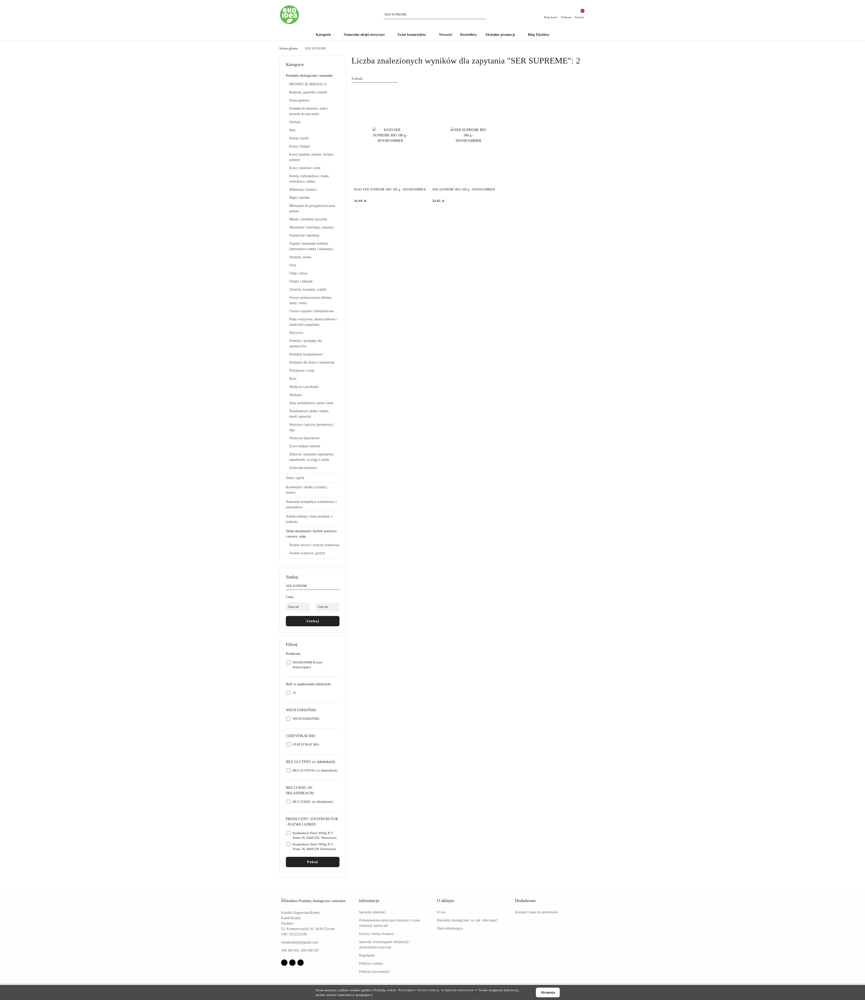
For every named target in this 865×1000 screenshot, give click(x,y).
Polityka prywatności (374, 971)
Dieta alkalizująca (450, 928)
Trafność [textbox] (357, 78)
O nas (441, 912)
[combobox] (374, 79)
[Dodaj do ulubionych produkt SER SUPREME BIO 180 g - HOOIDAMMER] (499, 92)
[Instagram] (292, 962)
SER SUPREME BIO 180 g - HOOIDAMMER (463, 189)
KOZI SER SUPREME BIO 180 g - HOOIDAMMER (390, 189)
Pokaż (312, 862)
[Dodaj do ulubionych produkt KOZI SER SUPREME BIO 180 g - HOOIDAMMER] (421, 92)
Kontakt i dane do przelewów (536, 912)
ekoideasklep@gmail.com (299, 942)
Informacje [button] (369, 900)
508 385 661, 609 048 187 (300, 950)
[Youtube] (300, 962)
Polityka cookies (371, 963)
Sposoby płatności (372, 912)
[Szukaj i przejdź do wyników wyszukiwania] (483, 14)
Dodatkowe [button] (525, 900)
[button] (325, 35)
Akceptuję (548, 992)
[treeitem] (312, 75)
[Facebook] (284, 962)
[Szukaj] (337, 586)
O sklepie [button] (445, 900)
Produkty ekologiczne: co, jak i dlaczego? (467, 920)
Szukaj (312, 621)
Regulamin (367, 955)
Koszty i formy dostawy (376, 934)
